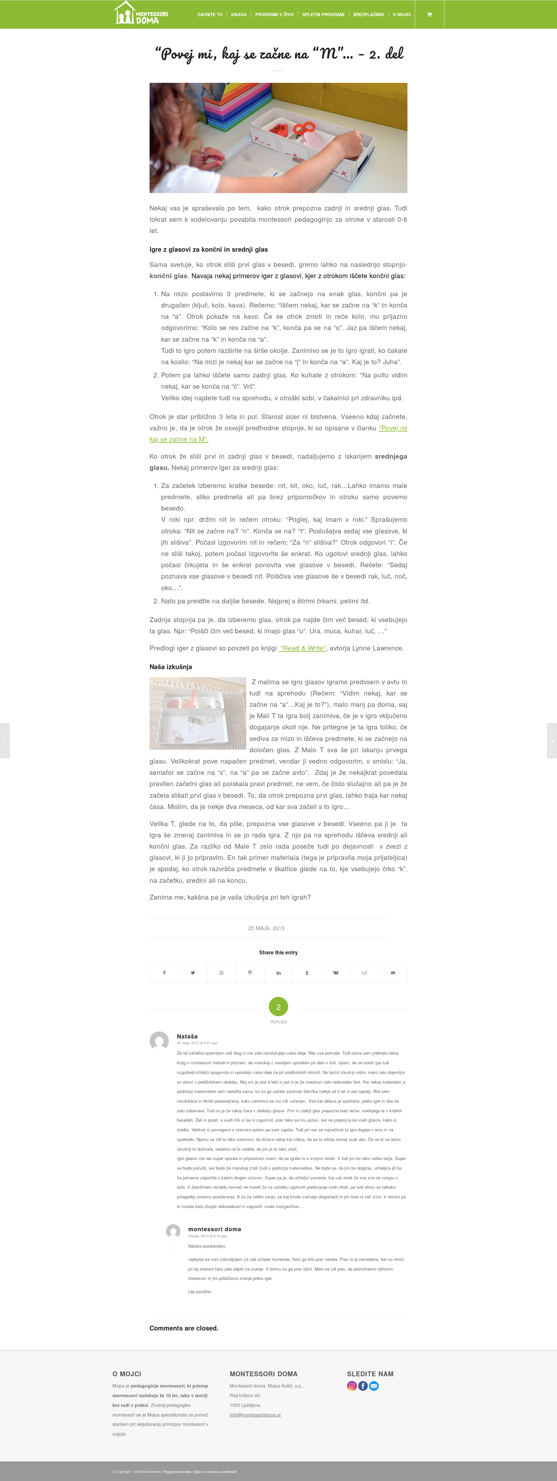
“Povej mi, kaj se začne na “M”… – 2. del (278, 53)
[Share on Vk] (336, 972)
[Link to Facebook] (440, 1470)
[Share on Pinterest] (250, 972)
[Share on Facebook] (164, 972)
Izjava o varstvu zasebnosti (215, 1471)
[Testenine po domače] (5, 740)
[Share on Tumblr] (307, 972)
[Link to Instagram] (430, 1470)
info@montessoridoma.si (255, 1414)
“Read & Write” (302, 647)
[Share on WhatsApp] (221, 972)
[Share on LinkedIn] (279, 972)
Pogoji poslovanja (177, 1471)
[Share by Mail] (393, 972)
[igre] (278, 138)
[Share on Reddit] (364, 972)
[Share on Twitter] (193, 972)
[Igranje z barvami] (552, 740)
